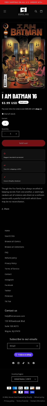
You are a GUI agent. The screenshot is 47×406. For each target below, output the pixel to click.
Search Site (10, 236)
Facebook (9, 285)
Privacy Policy (11, 263)
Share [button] (6, 209)
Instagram (9, 280)
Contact (8, 274)
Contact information (38, 401)
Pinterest (9, 296)
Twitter (8, 290)
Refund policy (11, 258)
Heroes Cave (13, 397)
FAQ (6, 252)
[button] (4, 11)
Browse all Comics (13, 241)
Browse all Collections (14, 247)
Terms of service (22, 401)
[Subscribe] (37, 346)
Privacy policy (9, 401)
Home (7, 230)
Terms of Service (12, 269)
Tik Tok (8, 301)
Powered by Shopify (25, 397)
